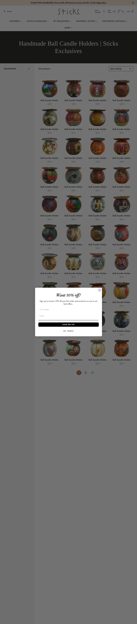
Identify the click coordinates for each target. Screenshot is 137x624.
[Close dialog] (99, 290)
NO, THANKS (68, 331)
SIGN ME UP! (68, 324)
